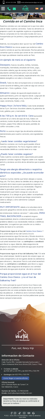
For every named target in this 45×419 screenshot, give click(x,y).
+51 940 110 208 (10, 2)
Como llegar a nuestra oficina (15, 378)
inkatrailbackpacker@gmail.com (31, 2)
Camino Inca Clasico (34, 231)
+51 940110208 (22, 391)
